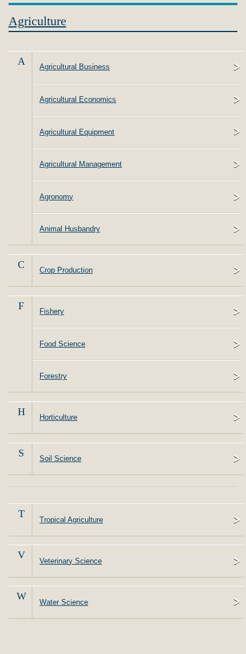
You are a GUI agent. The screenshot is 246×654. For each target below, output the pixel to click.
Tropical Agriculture (71, 519)
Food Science (62, 344)
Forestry (53, 376)
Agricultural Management (80, 164)
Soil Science (60, 458)
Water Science (63, 602)
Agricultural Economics (77, 99)
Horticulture (58, 417)
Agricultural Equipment (76, 132)
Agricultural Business (74, 66)
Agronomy (56, 196)
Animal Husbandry (69, 228)
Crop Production (66, 270)
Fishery (51, 311)
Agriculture (37, 21)
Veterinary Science (70, 561)
